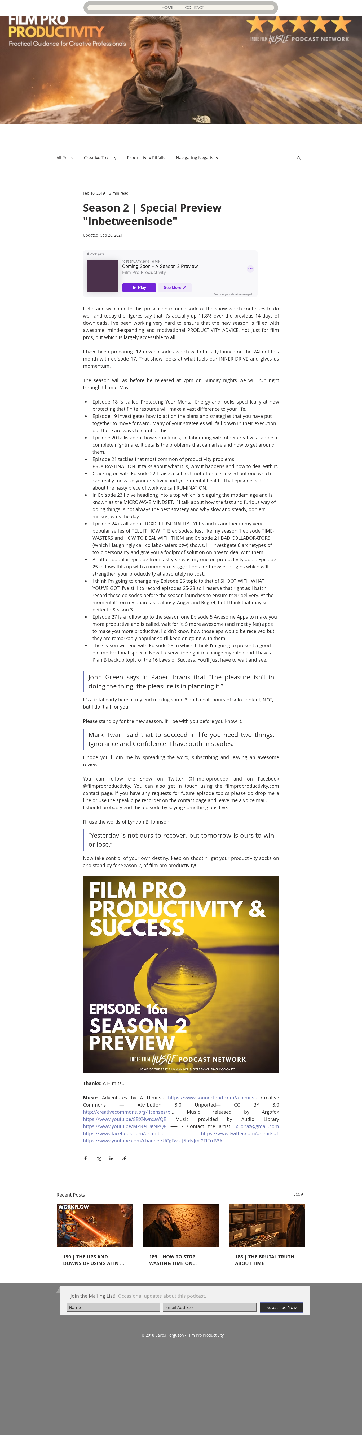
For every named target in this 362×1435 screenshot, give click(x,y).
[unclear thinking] (181, 1225)
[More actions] (276, 193)
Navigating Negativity (197, 158)
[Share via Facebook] (85, 1158)
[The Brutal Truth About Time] (267, 1225)
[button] (298, 158)
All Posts (64, 158)
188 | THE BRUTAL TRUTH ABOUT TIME (264, 1260)
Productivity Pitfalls (146, 158)
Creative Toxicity (100, 158)
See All (300, 1194)
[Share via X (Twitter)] (98, 1158)
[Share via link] (124, 1158)
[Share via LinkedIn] (111, 1158)
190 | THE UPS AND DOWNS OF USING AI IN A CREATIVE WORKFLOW (93, 1260)
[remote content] (181, 274)
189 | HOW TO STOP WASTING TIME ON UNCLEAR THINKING (173, 1260)
